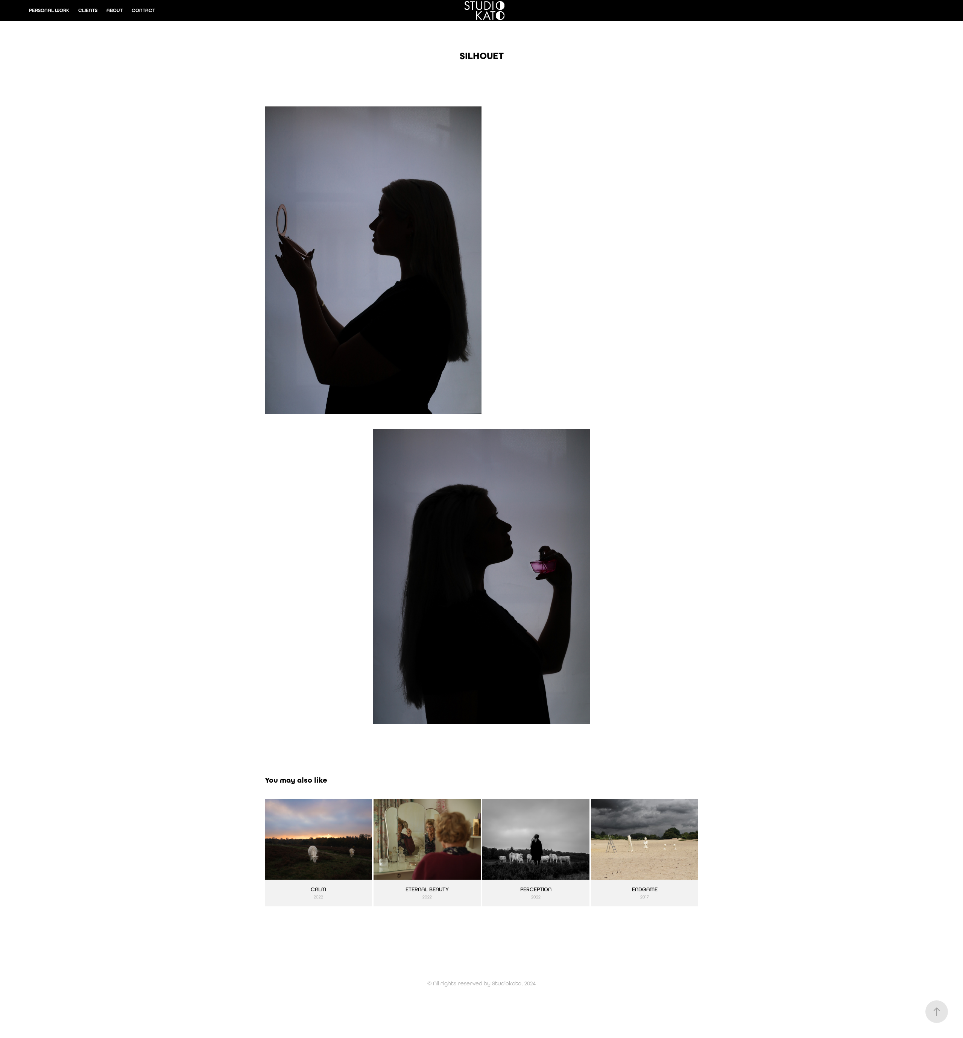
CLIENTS (87, 10)
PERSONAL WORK (49, 10)
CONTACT (143, 10)
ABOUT (114, 10)
